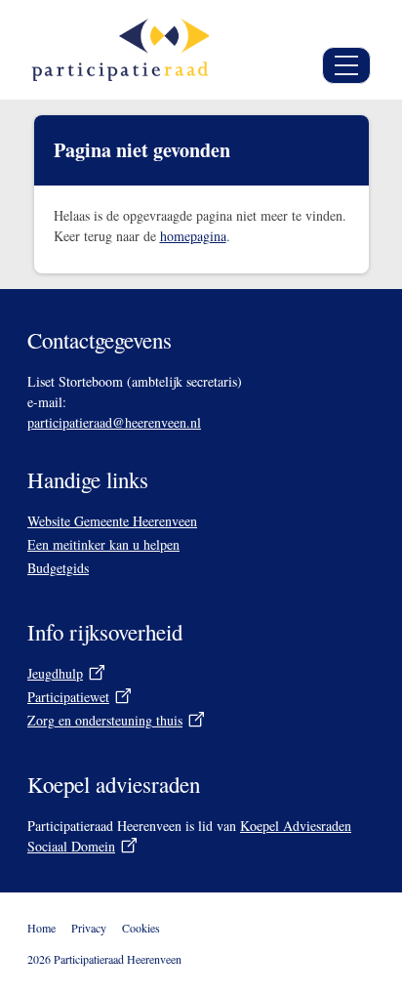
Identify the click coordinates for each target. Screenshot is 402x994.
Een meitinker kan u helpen (103, 544)
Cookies (141, 927)
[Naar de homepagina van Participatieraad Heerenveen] (120, 50)
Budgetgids (58, 568)
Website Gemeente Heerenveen (112, 521)
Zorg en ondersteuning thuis (104, 720)
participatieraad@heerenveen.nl (114, 422)
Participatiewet (68, 696)
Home (41, 927)
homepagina (193, 236)
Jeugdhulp (55, 673)
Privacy (88, 927)
